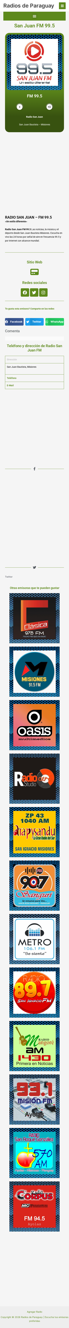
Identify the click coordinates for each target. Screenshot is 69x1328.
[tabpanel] (34, 369)
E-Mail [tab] (10, 385)
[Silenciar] (49, 107)
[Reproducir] (20, 107)
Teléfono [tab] (11, 378)
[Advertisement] (34, 177)
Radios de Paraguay (28, 5)
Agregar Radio (34, 1311)
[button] (34, 16)
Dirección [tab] (12, 359)
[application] (34, 107)
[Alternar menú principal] (62, 5)
